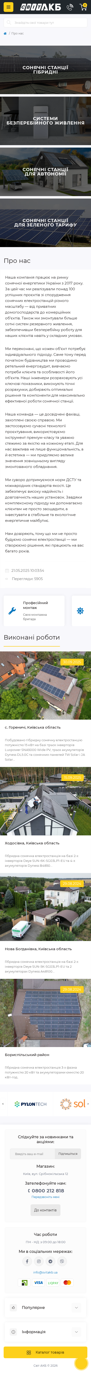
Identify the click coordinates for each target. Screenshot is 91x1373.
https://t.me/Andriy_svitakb (50, 1261)
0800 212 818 (48, 1190)
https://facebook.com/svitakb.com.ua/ (27, 1261)
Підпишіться (67, 1154)
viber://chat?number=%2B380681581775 (62, 1261)
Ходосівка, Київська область (32, 843)
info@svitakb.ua (45, 1272)
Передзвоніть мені (45, 1197)
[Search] (9, 22)
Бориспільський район (27, 1054)
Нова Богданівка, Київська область (38, 949)
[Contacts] (70, 7)
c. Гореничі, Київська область (33, 727)
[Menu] (8, 7)
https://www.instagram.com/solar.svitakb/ (39, 1261)
